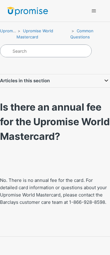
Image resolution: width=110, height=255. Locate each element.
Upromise (9, 30)
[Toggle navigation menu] (94, 11)
